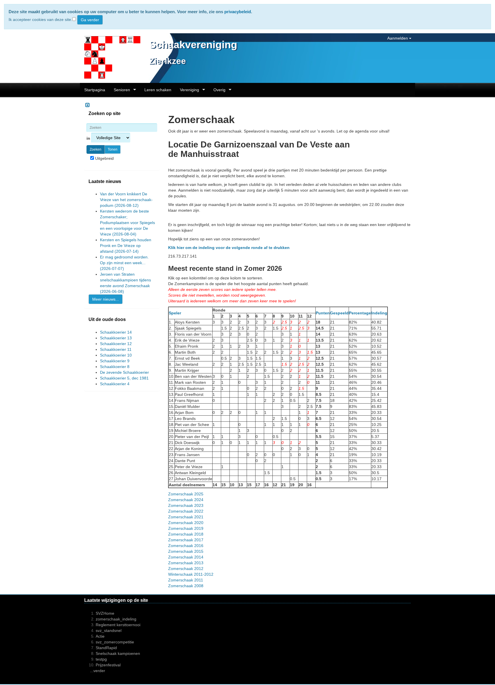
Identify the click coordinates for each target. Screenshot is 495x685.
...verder (97, 670)
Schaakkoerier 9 (114, 361)
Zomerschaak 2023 (185, 505)
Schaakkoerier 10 (116, 355)
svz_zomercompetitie (115, 642)
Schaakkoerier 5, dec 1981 (124, 378)
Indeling (379, 313)
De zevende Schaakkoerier (124, 372)
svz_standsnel (108, 630)
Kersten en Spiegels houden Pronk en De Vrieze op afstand (125, 246)
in (89, 138)
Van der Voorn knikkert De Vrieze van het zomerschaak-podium (126, 200)
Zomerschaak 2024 (185, 499)
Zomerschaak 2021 (185, 517)
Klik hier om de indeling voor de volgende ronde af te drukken (229, 247)
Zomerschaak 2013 (185, 563)
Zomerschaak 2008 (185, 585)
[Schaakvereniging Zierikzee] (110, 57)
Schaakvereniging (193, 44)
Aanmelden (398, 38)
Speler (175, 313)
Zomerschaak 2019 (185, 528)
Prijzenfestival (108, 665)
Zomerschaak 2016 (185, 545)
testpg (101, 659)
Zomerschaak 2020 (185, 522)
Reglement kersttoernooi (118, 624)
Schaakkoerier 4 (114, 384)
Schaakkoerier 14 (116, 332)
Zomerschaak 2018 (185, 534)
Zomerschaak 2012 (185, 568)
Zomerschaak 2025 (185, 494)
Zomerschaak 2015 (185, 551)
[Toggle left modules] (87, 105)
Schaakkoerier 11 (115, 349)
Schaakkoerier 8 (114, 366)
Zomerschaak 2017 (185, 540)
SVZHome (105, 613)
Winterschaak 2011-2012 (190, 574)
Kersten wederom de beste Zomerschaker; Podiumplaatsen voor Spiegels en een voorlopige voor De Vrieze (127, 222)
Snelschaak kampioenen (118, 653)
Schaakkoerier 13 (116, 338)
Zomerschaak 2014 (185, 557)
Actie (100, 636)
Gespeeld (339, 313)
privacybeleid (237, 11)
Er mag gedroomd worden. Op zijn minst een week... (124, 263)
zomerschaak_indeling (116, 619)
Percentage (360, 313)
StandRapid (106, 647)
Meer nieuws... (105, 299)
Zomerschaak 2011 (185, 580)
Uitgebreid (104, 158)
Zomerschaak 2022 (185, 511)
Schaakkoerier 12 (116, 343)
